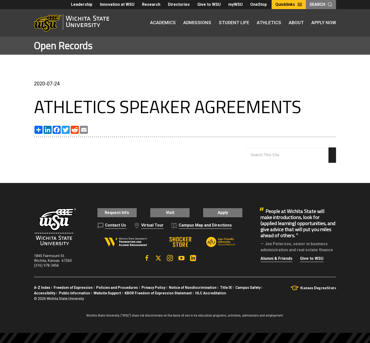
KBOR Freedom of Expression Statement (158, 293)
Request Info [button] (117, 212)
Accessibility (44, 293)
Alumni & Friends (276, 258)
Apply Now (323, 22)
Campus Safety (248, 288)
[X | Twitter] (158, 258)
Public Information (74, 293)
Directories (179, 4)
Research (151, 4)
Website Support (107, 293)
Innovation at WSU (117, 4)
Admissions (197, 22)
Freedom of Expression (73, 288)
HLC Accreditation (210, 293)
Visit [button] (170, 212)
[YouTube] (181, 258)
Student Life (234, 22)
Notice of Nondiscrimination (192, 288)
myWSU (235, 4)
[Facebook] (147, 258)
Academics (163, 22)
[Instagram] (170, 258)
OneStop (258, 4)
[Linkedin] (193, 258)
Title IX (226, 288)
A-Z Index (42, 288)
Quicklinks (285, 4)
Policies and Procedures (117, 288)
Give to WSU (209, 4)
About (296, 22)
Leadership (81, 4)
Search (317, 4)
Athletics (269, 22)
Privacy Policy (153, 288)
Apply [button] (223, 212)
